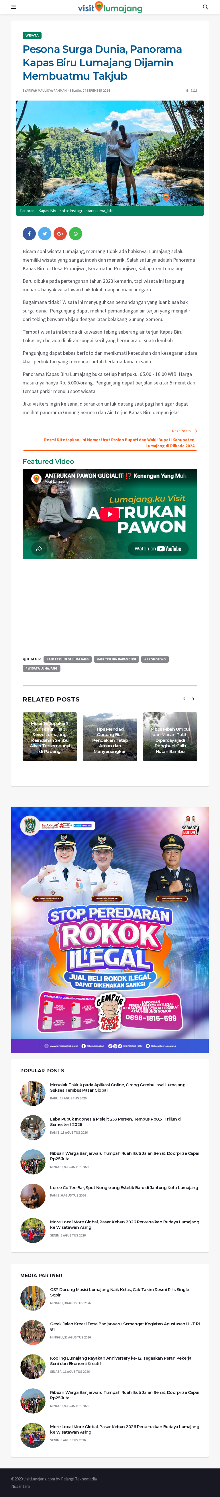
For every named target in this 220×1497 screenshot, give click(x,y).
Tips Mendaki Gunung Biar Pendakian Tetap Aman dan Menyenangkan (110, 740)
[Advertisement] (110, 607)
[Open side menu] (13, 7)
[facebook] (29, 233)
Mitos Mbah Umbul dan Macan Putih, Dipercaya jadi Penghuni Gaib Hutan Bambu (170, 740)
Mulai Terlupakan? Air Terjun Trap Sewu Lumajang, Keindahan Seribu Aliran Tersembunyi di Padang (50, 737)
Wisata (32, 35)
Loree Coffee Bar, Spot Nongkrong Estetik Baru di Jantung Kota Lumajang (124, 1187)
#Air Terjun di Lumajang (67, 659)
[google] (60, 233)
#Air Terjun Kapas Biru (116, 659)
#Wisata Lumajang (41, 668)
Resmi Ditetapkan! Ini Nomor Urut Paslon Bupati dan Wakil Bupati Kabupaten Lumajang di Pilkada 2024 (119, 442)
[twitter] (44, 233)
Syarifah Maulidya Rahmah (45, 90)
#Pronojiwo (155, 659)
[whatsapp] (75, 233)
